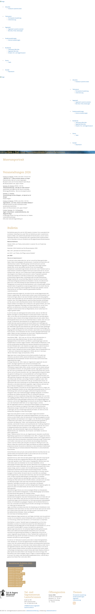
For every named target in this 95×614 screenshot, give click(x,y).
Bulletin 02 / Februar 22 (15, 570)
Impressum (11, 71)
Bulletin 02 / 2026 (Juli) (15, 585)
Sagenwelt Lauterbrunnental (15, 29)
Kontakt (7, 70)
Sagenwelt (8, 27)
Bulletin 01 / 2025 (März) (15, 579)
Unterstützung (12, 19)
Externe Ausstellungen (14, 40)
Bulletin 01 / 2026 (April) (15, 584)
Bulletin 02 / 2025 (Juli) (15, 580)
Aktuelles (7, 7)
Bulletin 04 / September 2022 (16, 573)
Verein (7, 60)
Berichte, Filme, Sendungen (15, 30)
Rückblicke (8, 48)
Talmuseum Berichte (13, 49)
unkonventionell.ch (51, 610)
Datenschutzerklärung (32, 610)
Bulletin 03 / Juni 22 (14, 572)
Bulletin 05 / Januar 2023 (15, 575)
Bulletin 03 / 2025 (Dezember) (17, 582)
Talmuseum (8, 16)
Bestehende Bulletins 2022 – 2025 (21, 564)
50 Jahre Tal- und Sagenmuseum (16, 53)
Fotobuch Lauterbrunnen (15, 8)
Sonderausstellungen (10, 38)
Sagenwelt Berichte (13, 51)
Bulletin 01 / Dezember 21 (16, 568)
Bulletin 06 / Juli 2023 (14, 577)
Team (9, 62)
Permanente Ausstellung (14, 18)
